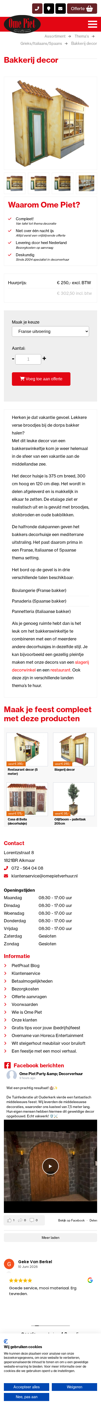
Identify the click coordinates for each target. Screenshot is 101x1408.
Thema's (82, 36)
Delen (93, 1220)
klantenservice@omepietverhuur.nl (44, 875)
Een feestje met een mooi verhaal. (44, 1051)
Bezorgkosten (25, 988)
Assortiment (55, 36)
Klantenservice (26, 973)
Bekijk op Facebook (71, 1220)
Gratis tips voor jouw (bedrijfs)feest (46, 1027)
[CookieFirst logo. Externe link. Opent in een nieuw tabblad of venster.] (6, 1341)
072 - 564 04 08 (26, 868)
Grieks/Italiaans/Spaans (41, 43)
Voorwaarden (25, 1004)
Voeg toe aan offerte (43, 379)
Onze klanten (24, 1020)
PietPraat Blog (26, 965)
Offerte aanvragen (29, 996)
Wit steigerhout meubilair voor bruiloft (48, 1043)
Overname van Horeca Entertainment (47, 1035)
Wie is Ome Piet (27, 1012)
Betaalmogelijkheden (32, 981)
